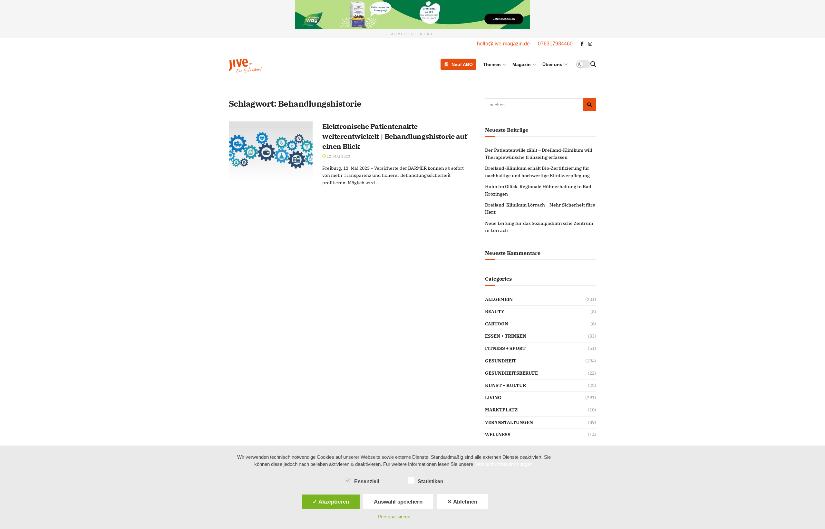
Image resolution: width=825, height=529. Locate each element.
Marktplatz (501, 410)
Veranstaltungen (509, 422)
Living (493, 397)
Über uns (552, 64)
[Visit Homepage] (262, 64)
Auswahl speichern (398, 502)
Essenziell (366, 481)
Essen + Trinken (505, 336)
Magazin (521, 64)
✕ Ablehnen (462, 502)
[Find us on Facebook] (582, 44)
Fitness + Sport (505, 348)
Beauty (494, 311)
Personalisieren (394, 516)
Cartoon (496, 324)
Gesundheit (500, 361)
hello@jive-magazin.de (503, 43)
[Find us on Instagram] (590, 44)
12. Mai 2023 (338, 156)
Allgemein (499, 299)
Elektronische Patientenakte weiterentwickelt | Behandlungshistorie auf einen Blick (394, 136)
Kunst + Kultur (505, 385)
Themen (492, 64)
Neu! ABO (462, 64)
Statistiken (430, 481)
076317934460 (555, 43)
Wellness (497, 435)
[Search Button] (593, 64)
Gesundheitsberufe (511, 373)
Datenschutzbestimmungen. (504, 464)
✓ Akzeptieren (331, 502)
